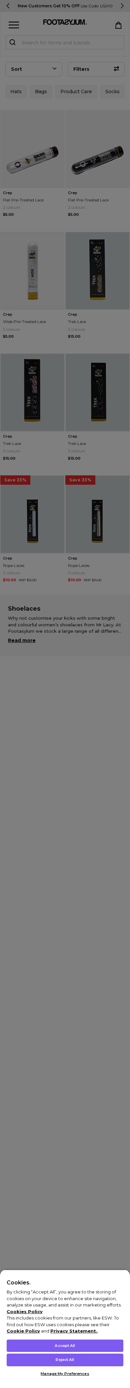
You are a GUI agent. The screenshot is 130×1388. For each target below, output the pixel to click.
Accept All (65, 1345)
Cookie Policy (23, 1331)
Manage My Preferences (65, 1373)
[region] (65, 1328)
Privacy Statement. (73, 1331)
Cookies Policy (25, 1311)
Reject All (65, 1359)
